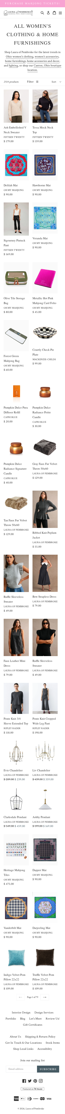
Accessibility (44, 1049)
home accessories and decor (43, 61)
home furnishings (15, 61)
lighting (13, 65)
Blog (22, 1019)
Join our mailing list (32, 1060)
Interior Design (21, 1012)
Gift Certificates (32, 1025)
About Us (15, 1037)
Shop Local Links (23, 1049)
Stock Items (53, 1043)
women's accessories (46, 56)
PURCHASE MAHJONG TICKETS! (32, 3)
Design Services (43, 1012)
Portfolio (11, 1019)
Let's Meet (35, 1019)
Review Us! (53, 1019)
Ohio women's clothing (19, 56)
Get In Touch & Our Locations (23, 1043)
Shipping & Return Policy (40, 1037)
